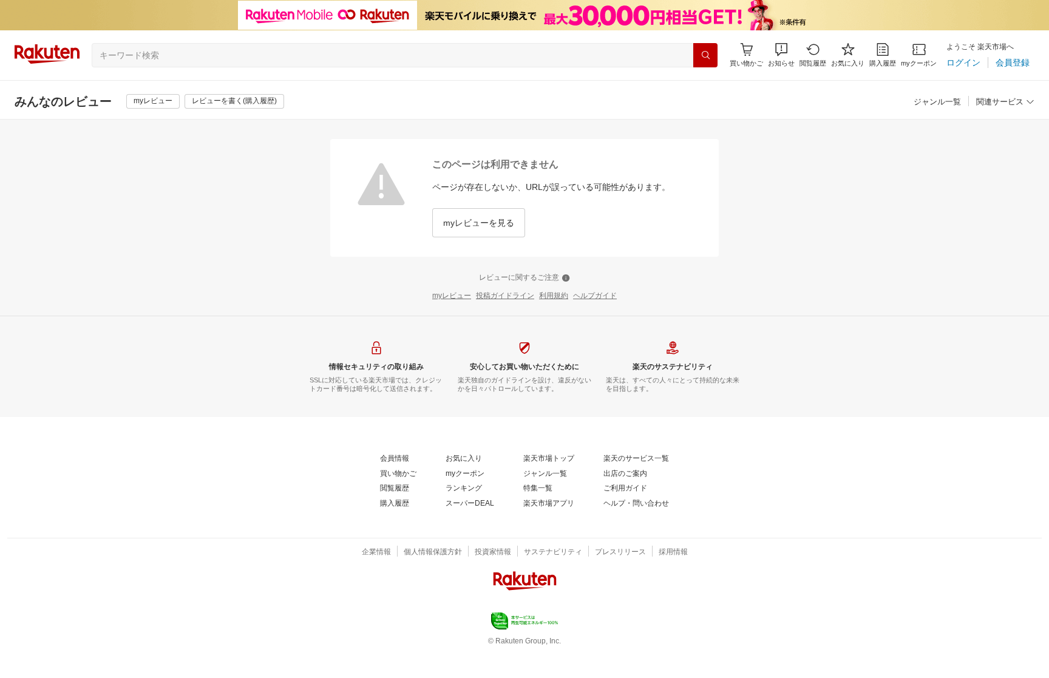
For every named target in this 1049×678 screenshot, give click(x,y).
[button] (781, 54)
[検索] (705, 55)
